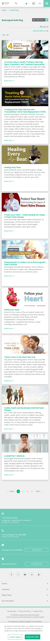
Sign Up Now (36, 550)
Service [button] (4, 583)
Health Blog (14, 10)
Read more (8, 81)
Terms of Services (25, 611)
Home (4, 10)
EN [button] (40, 3)
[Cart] (34, 3)
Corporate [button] (5, 589)
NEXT (38, 491)
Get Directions (36, 564)
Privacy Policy (11, 611)
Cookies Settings (16, 637)
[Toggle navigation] (46, 3)
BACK (12, 491)
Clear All (45, 27)
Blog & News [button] (7, 595)
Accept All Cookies (32, 637)
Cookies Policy (38, 611)
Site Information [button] (8, 601)
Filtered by (39, 20)
